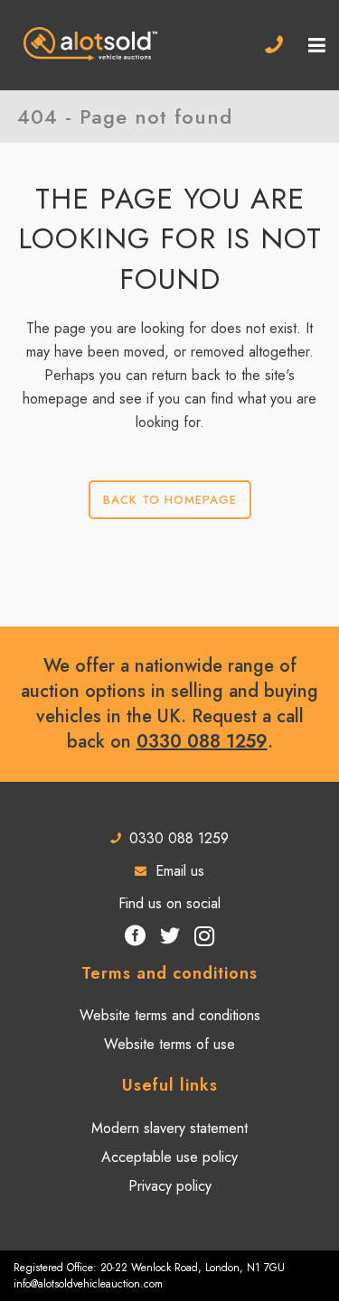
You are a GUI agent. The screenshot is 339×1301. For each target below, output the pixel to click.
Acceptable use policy (169, 1157)
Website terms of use (169, 1045)
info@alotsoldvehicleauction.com (88, 1284)
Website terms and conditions (170, 1016)
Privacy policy (170, 1186)
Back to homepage (170, 499)
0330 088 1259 (202, 742)
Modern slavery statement (169, 1128)
